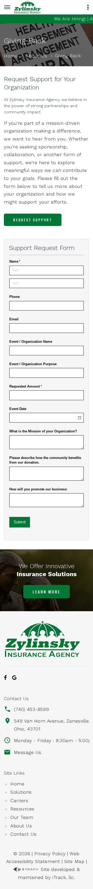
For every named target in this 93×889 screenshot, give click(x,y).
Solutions (21, 792)
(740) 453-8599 (31, 709)
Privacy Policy (50, 853)
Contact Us (23, 834)
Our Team (21, 817)
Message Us (27, 752)
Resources (22, 808)
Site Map (74, 861)
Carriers (19, 800)
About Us (36, 55)
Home (11, 55)
